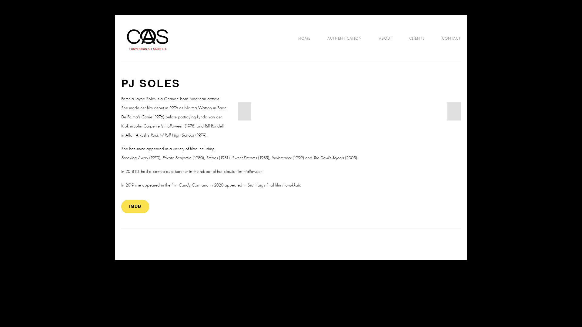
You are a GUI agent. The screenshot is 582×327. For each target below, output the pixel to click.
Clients (417, 38)
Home (304, 38)
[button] (244, 111)
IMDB (135, 206)
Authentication (344, 38)
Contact (451, 38)
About (385, 38)
